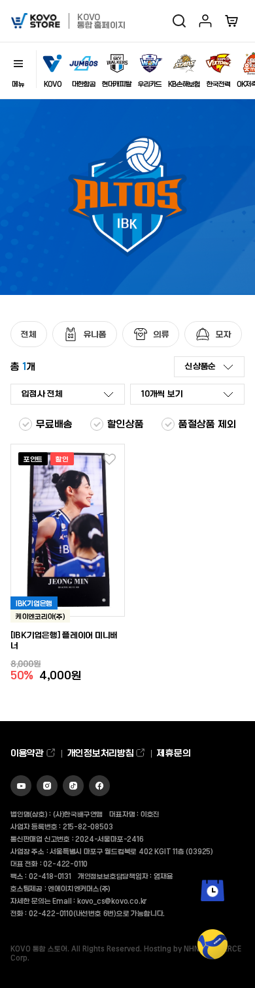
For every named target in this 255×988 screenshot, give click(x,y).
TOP (213, 968)
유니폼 (95, 334)
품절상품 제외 (207, 423)
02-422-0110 (65, 863)
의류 (161, 334)
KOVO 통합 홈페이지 (101, 20)
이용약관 (28, 753)
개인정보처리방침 (101, 753)
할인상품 (125, 423)
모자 (223, 334)
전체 (29, 334)
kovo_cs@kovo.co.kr (111, 900)
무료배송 (54, 423)
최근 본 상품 (212, 910)
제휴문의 (173, 753)
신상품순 (200, 366)
